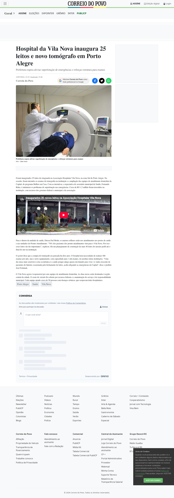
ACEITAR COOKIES (153, 480)
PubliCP (19, 408)
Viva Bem (134, 408)
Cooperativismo (137, 400)
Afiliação (20, 439)
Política (47, 408)
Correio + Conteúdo (139, 396)
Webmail (105, 466)
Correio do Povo (137, 439)
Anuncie (77, 439)
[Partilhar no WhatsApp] (108, 81)
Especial (105, 420)
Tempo (76, 404)
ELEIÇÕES (34, 13)
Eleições (20, 400)
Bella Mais (106, 408)
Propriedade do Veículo (27, 443)
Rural (75, 400)
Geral (8, 13)
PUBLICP (81, 13)
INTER (71, 13)
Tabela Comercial (81, 451)
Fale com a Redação (53, 446)
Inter (103, 400)
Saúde (76, 412)
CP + (103, 454)
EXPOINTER (48, 13)
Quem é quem (23, 454)
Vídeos (47, 400)
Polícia (47, 420)
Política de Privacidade (27, 462)
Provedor (105, 462)
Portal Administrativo (111, 458)
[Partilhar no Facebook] (95, 81)
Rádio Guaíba (136, 443)
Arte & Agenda (108, 404)
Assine (136, 3)
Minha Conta (107, 470)
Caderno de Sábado (110, 416)
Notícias (48, 404)
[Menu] (5, 3)
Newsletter (21, 404)
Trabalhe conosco (24, 458)
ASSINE (22, 13)
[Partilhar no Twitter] (102, 81)
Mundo (76, 396)
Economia (49, 412)
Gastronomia (107, 412)
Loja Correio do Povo (111, 443)
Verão (75, 416)
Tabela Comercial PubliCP (85, 455)
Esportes (77, 420)
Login (168, 3)
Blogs (18, 420)
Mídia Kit (77, 447)
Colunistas (21, 416)
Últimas (19, 396)
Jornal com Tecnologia (140, 404)
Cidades (48, 416)
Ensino (76, 408)
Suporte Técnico (109, 474)
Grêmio (105, 396)
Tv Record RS (136, 447)
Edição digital (153, 3)
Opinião (20, 412)
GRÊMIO (60, 13)
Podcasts (48, 396)
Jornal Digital (107, 439)
